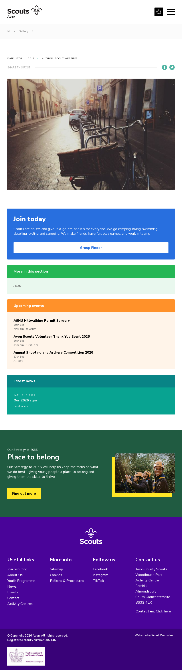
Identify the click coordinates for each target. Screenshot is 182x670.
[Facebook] (164, 67)
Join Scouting (17, 569)
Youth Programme (21, 580)
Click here (163, 611)
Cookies (56, 575)
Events (12, 592)
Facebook (100, 569)
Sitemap (56, 569)
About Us (15, 575)
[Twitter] (172, 67)
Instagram (100, 575)
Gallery (23, 31)
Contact (13, 598)
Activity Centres (20, 603)
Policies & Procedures (67, 580)
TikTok (98, 580)
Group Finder (91, 247)
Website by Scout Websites (154, 635)
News (12, 586)
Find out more (24, 493)
